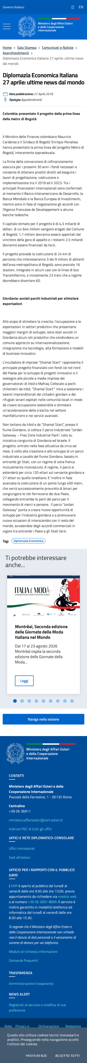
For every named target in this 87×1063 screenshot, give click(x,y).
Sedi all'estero (19, 857)
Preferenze (36, 1055)
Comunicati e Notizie (57, 47)
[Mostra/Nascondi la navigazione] (6, 26)
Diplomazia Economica (28, 540)
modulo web (67, 896)
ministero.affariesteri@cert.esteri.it (36, 820)
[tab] (15, 701)
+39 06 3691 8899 (42, 901)
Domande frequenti (23, 960)
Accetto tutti (67, 1055)
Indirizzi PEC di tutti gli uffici (30, 829)
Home (7, 47)
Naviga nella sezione (43, 719)
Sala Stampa (26, 47)
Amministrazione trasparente (31, 983)
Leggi (24, 680)
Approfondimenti (16, 53)
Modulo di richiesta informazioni (33, 951)
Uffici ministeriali (22, 848)
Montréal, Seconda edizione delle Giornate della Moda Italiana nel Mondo (41, 632)
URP (14, 885)
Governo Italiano (13, 7)
